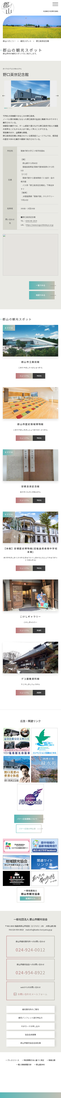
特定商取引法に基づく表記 (34, 1060)
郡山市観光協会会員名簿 (30, 1043)
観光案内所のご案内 (30, 1009)
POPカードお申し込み (30, 1026)
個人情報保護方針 (24, 1064)
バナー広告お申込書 (27, 828)
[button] (4, 96)
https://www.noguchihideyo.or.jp (39, 225)
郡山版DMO (40, 1064)
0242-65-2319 (31, 220)
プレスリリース (13, 1060)
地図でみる (40, 295)
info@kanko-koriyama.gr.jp (40, 929)
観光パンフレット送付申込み (30, 1017)
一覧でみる (40, 285)
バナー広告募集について (27, 818)
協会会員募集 (30, 1034)
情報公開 (52, 1060)
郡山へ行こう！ (9, 41)
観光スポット (25, 41)
